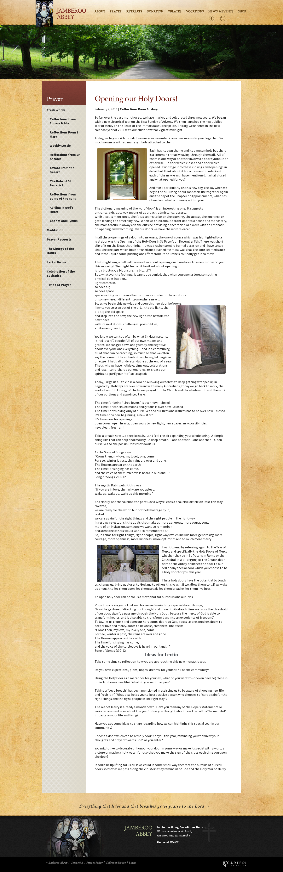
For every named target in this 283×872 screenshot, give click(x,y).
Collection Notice (116, 863)
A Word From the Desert (62, 170)
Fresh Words (56, 110)
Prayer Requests (59, 239)
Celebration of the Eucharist (61, 273)
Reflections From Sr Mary (65, 134)
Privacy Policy (94, 863)
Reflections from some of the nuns (63, 196)
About (99, 11)
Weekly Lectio (60, 145)
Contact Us (76, 863)
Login (132, 863)
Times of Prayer (59, 285)
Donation (155, 11)
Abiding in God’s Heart (62, 209)
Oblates (174, 11)
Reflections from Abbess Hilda (63, 121)
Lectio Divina (56, 262)
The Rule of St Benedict (60, 183)
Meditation (55, 230)
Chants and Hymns (64, 221)
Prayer (116, 11)
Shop (242, 11)
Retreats (134, 11)
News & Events (220, 11)
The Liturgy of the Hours (60, 251)
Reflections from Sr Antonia (65, 156)
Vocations (195, 11)
